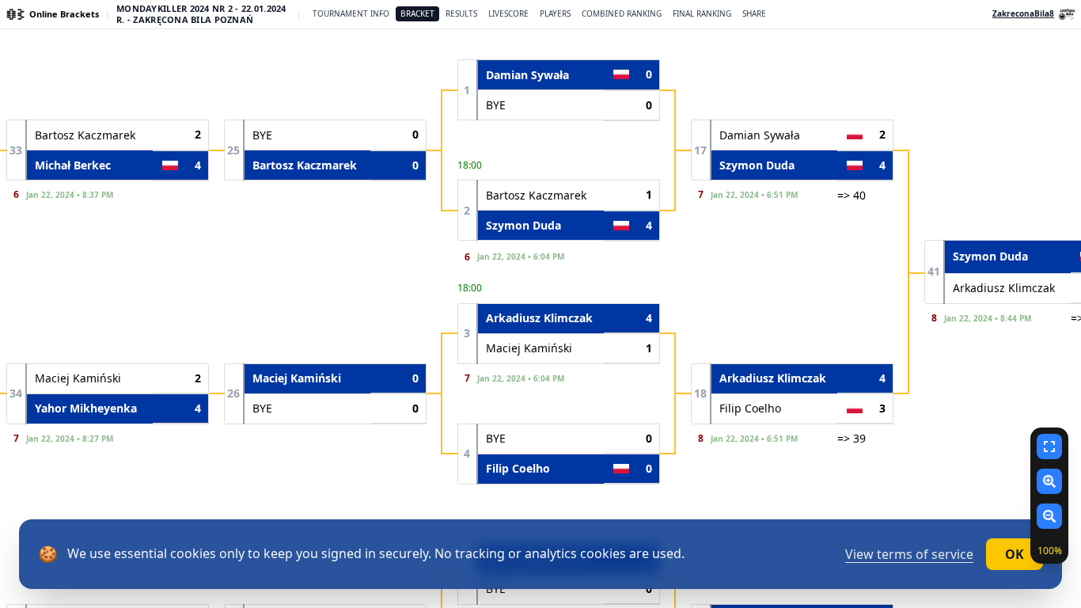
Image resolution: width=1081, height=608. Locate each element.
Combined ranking (622, 13)
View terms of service (909, 554)
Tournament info (351, 13)
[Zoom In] (1049, 481)
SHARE (754, 13)
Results (461, 13)
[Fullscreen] (1049, 446)
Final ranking (702, 13)
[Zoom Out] (1049, 516)
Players (555, 13)
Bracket (417, 13)
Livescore (508, 13)
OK (1014, 554)
